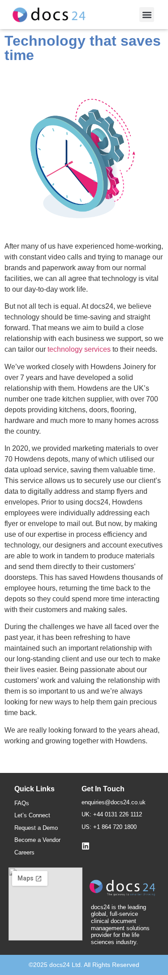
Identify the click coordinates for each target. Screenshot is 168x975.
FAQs (21, 803)
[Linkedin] (86, 846)
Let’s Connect (32, 815)
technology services (79, 349)
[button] (146, 14)
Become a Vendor (37, 840)
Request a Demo (36, 827)
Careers (24, 852)
